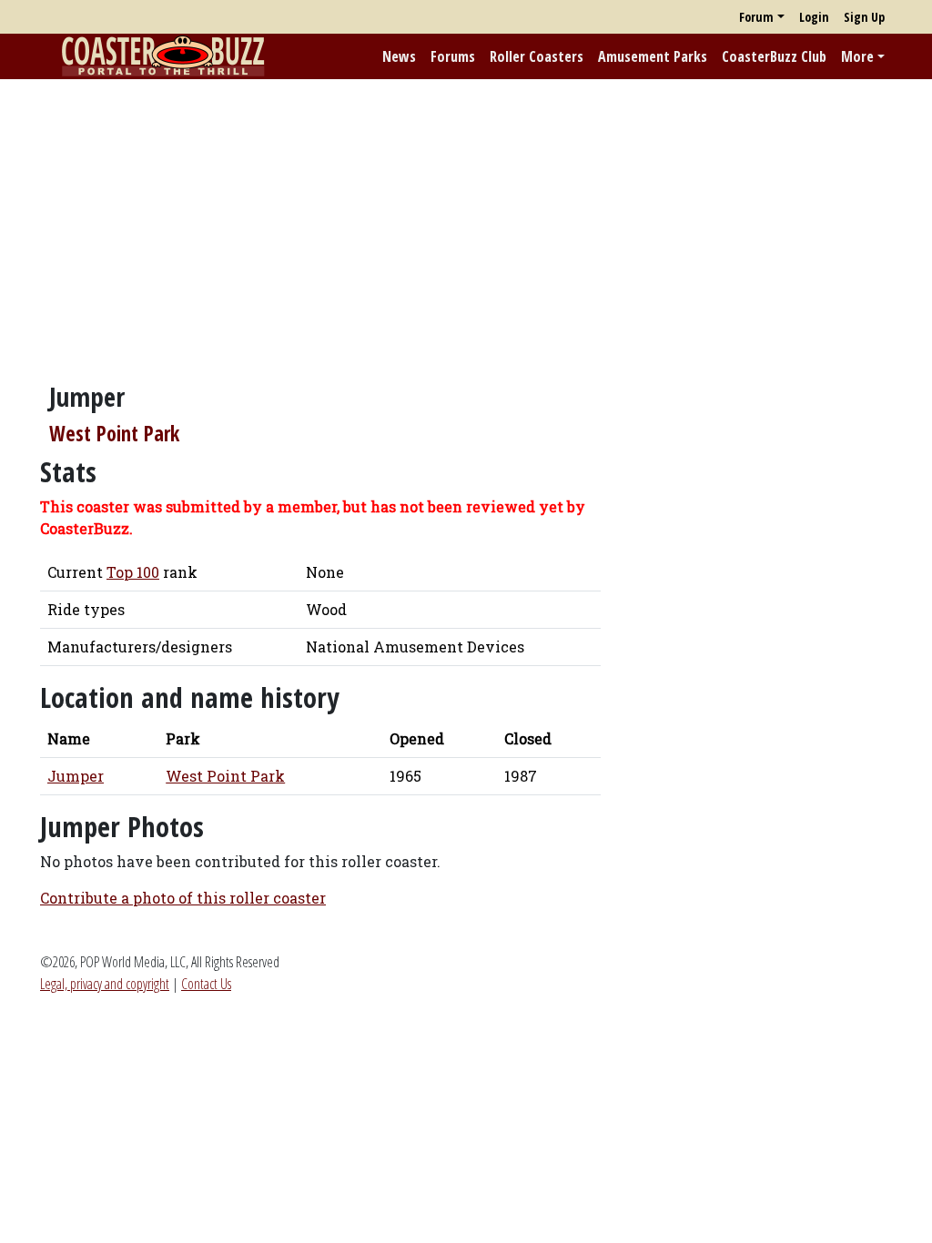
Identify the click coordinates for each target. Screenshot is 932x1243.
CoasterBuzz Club (774, 56)
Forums (453, 56)
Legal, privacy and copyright (104, 984)
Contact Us (206, 984)
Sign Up (864, 16)
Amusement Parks (652, 56)
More (857, 56)
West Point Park (114, 433)
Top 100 (132, 571)
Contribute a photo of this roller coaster (183, 897)
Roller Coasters (536, 56)
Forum (756, 16)
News (399, 56)
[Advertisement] (466, 221)
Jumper (75, 775)
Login (814, 16)
